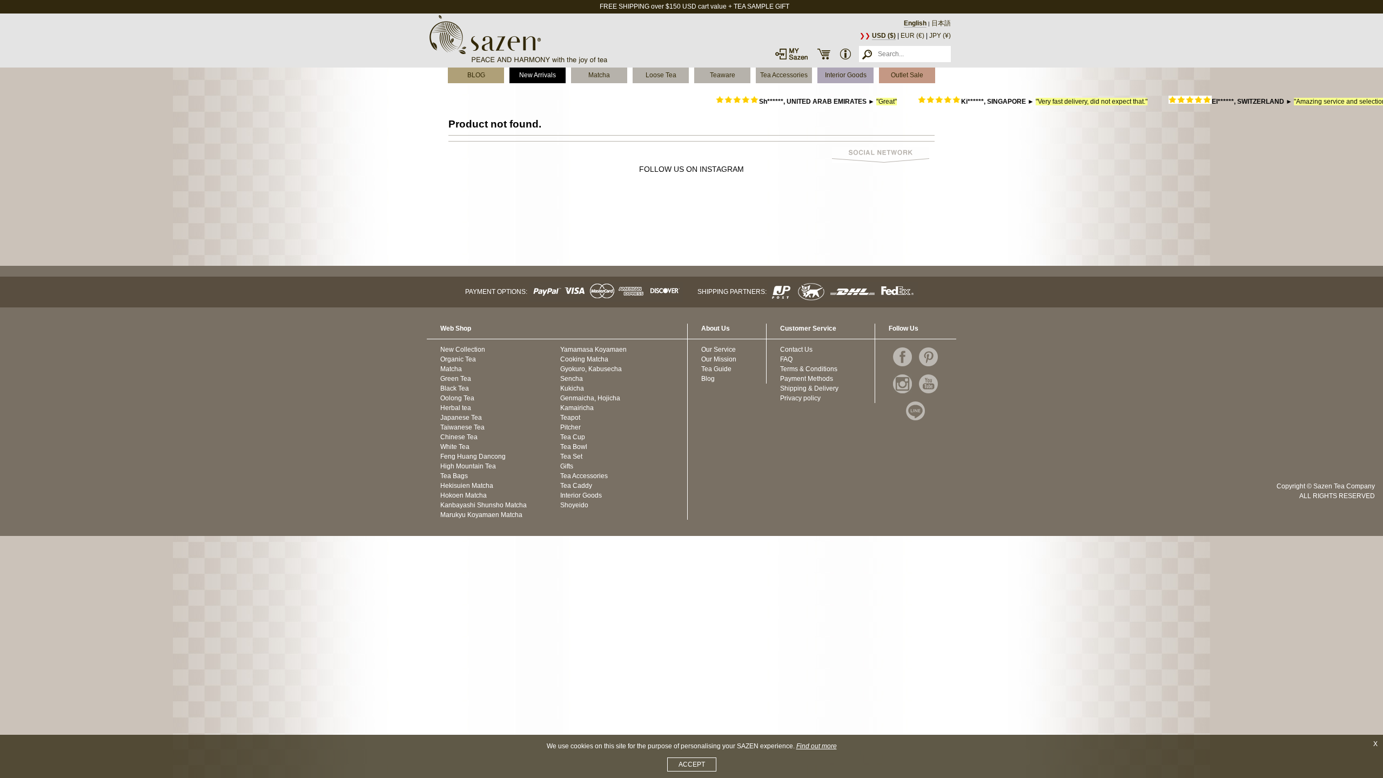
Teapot (570, 417)
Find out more (816, 746)
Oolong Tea (457, 398)
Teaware (722, 75)
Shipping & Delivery (809, 388)
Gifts (566, 466)
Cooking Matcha (584, 359)
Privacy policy (800, 398)
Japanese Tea (461, 417)
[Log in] (791, 54)
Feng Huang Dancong (473, 456)
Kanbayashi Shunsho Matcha (483, 505)
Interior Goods (846, 75)
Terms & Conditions (808, 369)
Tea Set (571, 456)
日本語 (941, 23)
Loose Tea (661, 75)
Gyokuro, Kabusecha (591, 369)
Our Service (718, 349)
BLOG (476, 75)
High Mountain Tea (468, 466)
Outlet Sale (907, 75)
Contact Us (796, 349)
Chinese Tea (459, 437)
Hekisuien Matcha (466, 485)
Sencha (571, 379)
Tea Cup (572, 437)
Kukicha (572, 388)
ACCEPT (692, 764)
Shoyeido (574, 505)
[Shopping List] (824, 54)
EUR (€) (912, 35)
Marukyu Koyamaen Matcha (481, 515)
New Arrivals (537, 75)
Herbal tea (455, 408)
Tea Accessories (784, 75)
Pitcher (570, 427)
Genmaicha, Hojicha (590, 398)
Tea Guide (716, 369)
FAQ (786, 359)
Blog (708, 379)
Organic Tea (458, 359)
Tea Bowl (573, 447)
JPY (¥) (940, 35)
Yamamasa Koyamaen (593, 349)
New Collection (462, 349)
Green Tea (455, 379)
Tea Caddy (576, 485)
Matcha (599, 75)
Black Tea (454, 388)
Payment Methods (806, 379)
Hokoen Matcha (463, 495)
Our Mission (718, 359)
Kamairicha (577, 408)
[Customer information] (845, 54)
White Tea (454, 447)
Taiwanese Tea (462, 427)
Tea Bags (454, 476)
